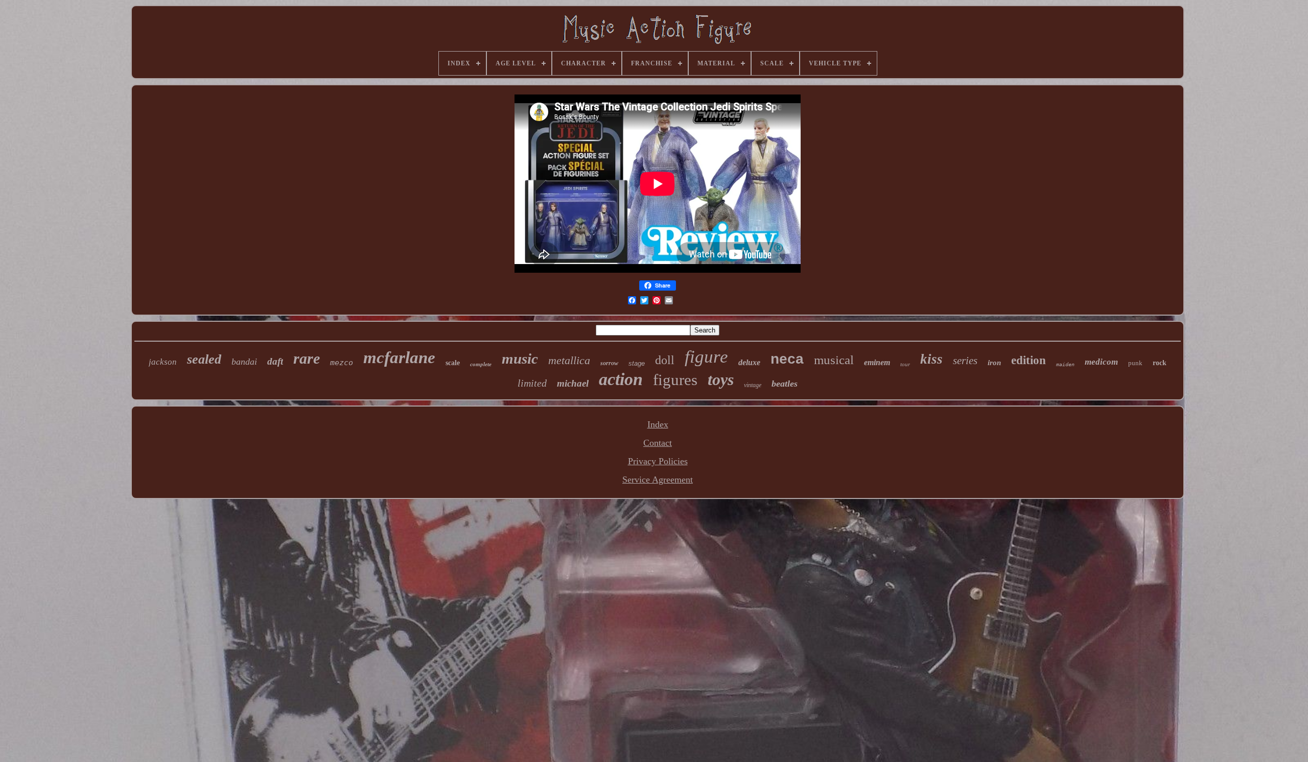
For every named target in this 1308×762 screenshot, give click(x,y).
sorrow (609, 363)
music (520, 358)
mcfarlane (399, 357)
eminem (877, 362)
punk (1135, 363)
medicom (1101, 362)
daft (275, 361)
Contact (657, 443)
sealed (204, 359)
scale (453, 363)
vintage (752, 385)
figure (706, 357)
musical (834, 360)
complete (481, 364)
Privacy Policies (658, 461)
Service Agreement (657, 479)
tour (905, 364)
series (965, 360)
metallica (569, 360)
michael (573, 383)
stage (636, 363)
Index (657, 424)
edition (1028, 360)
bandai (244, 361)
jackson (163, 362)
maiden (1065, 364)
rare (306, 358)
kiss (931, 359)
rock (1159, 363)
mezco (341, 362)
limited (532, 383)
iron (994, 363)
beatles (785, 383)
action (621, 379)
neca (787, 359)
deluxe (749, 362)
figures (675, 380)
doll (664, 360)
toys (721, 379)
